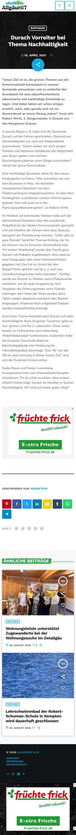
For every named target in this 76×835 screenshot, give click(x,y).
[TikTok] (13, 774)
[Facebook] (24, 774)
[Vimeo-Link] (14, 6)
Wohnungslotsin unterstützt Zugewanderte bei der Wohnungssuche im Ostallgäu (34, 633)
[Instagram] (18, 774)
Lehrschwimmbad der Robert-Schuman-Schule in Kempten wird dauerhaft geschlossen (34, 716)
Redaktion (39, 488)
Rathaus (38, 28)
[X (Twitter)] (8, 774)
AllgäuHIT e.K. (28, 752)
